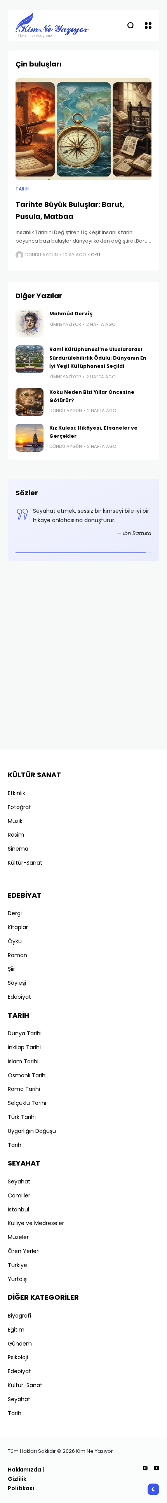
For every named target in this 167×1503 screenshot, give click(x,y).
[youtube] (156, 1468)
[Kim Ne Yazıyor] (52, 25)
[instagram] (145, 1468)
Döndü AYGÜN (41, 255)
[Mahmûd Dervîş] (29, 323)
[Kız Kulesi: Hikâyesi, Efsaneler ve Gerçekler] (29, 438)
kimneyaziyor (65, 324)
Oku (95, 255)
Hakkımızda (24, 1469)
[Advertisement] (83, 658)
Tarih (22, 189)
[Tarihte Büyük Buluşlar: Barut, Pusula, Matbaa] (83, 129)
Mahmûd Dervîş (70, 313)
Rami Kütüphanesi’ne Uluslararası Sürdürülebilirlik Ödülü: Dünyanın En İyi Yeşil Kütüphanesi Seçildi (97, 357)
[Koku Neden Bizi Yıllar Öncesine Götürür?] (29, 402)
